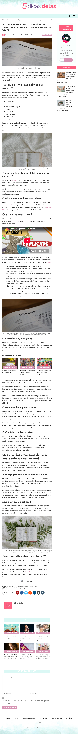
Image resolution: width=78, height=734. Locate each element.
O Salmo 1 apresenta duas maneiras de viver (27, 586)
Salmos (13, 180)
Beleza (39, 16)
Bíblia (49, 262)
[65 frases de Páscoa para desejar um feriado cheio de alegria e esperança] (43, 648)
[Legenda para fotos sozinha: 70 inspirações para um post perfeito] (61, 75)
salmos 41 (8, 205)
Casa (49, 16)
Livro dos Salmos (10, 586)
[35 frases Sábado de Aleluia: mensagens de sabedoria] (27, 648)
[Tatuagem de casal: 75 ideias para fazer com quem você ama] (61, 89)
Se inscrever (68, 59)
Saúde (58, 16)
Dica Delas (29, 572)
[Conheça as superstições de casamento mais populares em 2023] (43, 629)
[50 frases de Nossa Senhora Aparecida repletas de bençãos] (27, 363)
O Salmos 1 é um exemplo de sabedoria (12, 588)
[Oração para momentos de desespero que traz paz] (27, 629)
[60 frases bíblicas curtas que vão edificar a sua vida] (10, 363)
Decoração (44, 718)
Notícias (28, 16)
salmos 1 (25, 588)
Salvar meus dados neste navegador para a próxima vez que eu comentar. (26, 702)
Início (18, 16)
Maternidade (57, 718)
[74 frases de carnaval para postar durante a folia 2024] (44, 363)
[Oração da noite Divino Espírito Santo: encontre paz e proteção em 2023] (11, 648)
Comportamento (47, 34)
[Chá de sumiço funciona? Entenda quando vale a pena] (61, 103)
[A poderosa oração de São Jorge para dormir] (11, 629)
